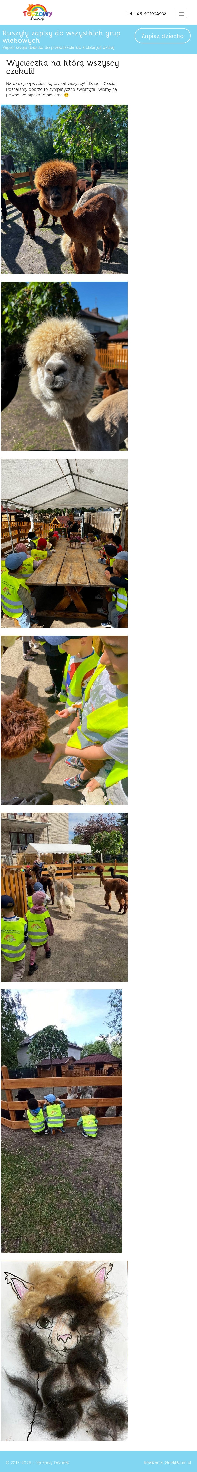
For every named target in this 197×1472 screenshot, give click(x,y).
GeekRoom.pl (178, 1462)
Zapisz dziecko (162, 35)
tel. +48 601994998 (147, 13)
